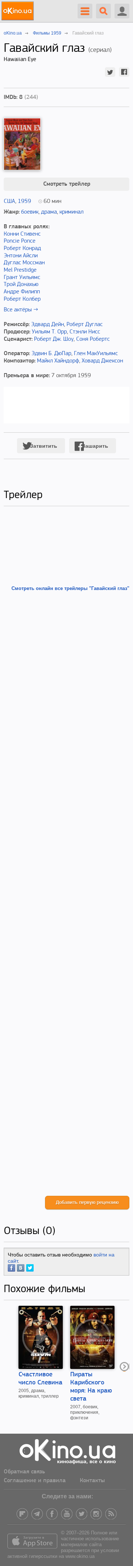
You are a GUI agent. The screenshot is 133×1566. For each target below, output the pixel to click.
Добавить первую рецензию (87, 1202)
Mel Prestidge (20, 270)
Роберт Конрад (22, 248)
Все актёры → (21, 310)
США (9, 201)
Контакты (92, 1481)
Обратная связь (24, 1472)
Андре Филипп (22, 292)
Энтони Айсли (21, 256)
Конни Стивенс (22, 234)
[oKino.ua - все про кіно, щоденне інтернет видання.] (18, 11)
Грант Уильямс (22, 277)
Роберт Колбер (22, 299)
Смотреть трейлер (66, 184)
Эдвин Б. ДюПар (51, 354)
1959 (24, 201)
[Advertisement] (66, 893)
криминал (71, 212)
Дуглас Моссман (24, 263)
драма (49, 212)
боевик (29, 212)
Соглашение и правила (35, 1481)
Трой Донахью (21, 284)
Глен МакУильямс (96, 354)
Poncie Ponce (19, 241)
